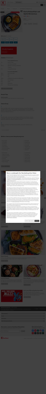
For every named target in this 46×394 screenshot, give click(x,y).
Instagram (40, 331)
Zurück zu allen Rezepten (5, 166)
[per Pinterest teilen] (27, 16)
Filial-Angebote (18, 2)
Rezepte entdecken (4, 202)
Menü (45, 2)
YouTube (35, 331)
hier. (29, 201)
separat (9, 178)
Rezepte (8, 8)
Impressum (25, 338)
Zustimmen (37, 220)
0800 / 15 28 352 (14, 307)
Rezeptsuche (15, 8)
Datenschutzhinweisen (15, 201)
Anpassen (31, 220)
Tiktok (38, 333)
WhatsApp (43, 333)
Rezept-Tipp (30, 23)
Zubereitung (35, 23)
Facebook (33, 331)
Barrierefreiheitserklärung (41, 338)
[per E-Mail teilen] (24, 16)
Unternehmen (3, 318)
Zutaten (25, 23)
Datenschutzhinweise (30, 338)
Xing (38, 331)
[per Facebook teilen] (26, 16)
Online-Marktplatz (10, 2)
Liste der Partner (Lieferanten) (12, 217)
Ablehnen (27, 220)
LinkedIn (43, 331)
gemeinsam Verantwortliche (16, 178)
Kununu (35, 333)
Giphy (40, 333)
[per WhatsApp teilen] (29, 16)
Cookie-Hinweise (35, 338)
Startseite (2, 8)
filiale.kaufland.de (4, 313)
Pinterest (33, 333)
